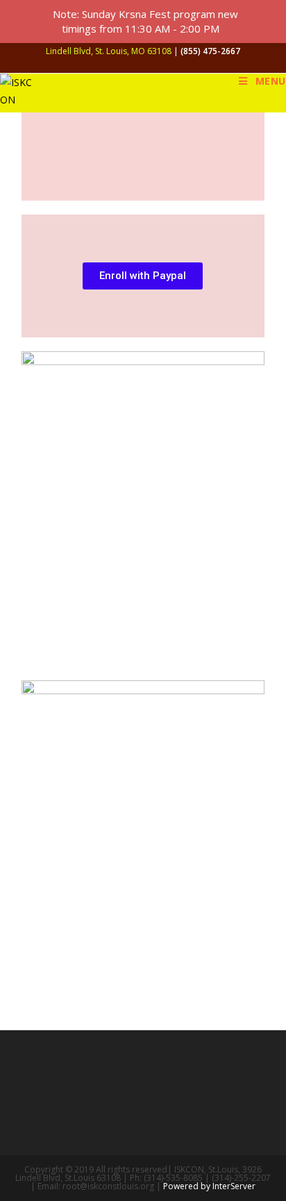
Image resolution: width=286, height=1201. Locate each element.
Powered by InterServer (209, 1186)
